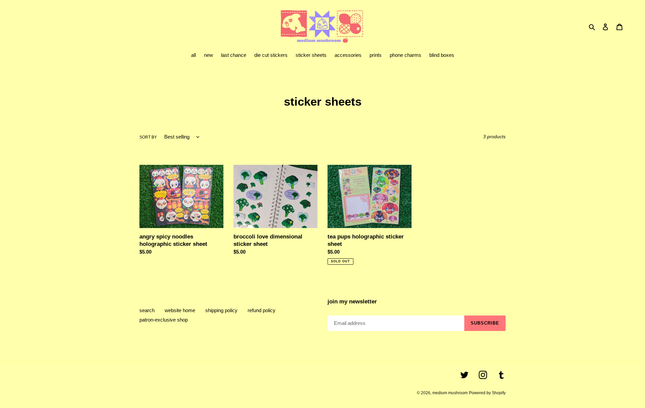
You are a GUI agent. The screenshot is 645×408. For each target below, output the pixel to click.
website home (180, 310)
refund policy (261, 310)
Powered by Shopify (487, 393)
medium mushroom (450, 393)
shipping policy (221, 310)
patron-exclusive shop (163, 320)
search (147, 310)
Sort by (148, 137)
